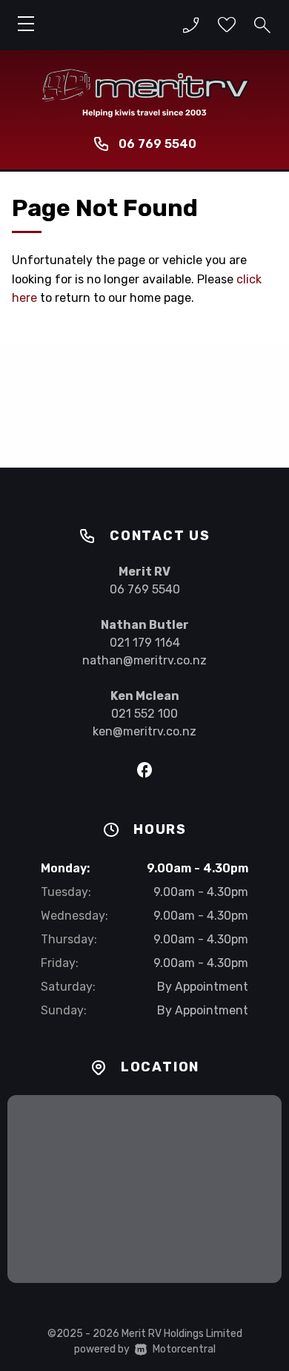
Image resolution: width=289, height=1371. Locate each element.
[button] (191, 25)
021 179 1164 (145, 643)
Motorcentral (184, 1349)
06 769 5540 (157, 144)
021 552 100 (144, 714)
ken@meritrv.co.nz (144, 731)
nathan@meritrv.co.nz (144, 660)
